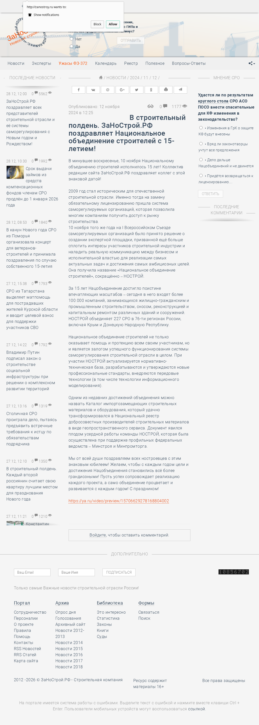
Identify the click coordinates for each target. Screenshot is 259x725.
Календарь (106, 63)
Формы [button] (146, 603)
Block (97, 24)
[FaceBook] (78, 90)
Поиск (144, 618)
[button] (252, 63)
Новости (116, 77)
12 (154, 77)
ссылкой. (197, 709)
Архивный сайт (70, 624)
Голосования (68, 618)
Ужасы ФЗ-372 (73, 63)
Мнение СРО (226, 77)
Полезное (154, 63)
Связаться (148, 612)
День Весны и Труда (193, 19)
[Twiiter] (136, 90)
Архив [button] (62, 603)
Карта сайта (26, 660)
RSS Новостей (27, 648)
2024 (135, 77)
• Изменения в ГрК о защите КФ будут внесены (226, 131)
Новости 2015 (69, 648)
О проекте (23, 624)
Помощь (22, 636)
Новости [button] (16, 63)
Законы (104, 624)
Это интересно (111, 612)
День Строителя (197, 38)
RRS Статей (25, 654)
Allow (113, 24)
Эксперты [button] (41, 63)
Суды (102, 636)
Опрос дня (65, 612)
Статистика (108, 618)
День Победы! (188, 25)
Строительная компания (98, 679)
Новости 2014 (69, 642)
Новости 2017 (69, 660)
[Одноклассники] (151, 90)
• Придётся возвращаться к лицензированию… (226, 179)
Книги (103, 630)
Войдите (98, 535)
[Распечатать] (165, 90)
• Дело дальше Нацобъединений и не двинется (226, 163)
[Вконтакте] (93, 90)
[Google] (122, 90)
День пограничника (193, 31)
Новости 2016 (69, 654)
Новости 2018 (69, 667)
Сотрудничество (30, 612)
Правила (22, 630)
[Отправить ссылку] (180, 90)
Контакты (23, 642)
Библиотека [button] (110, 603)
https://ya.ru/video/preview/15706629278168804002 (119, 501)
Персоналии (26, 618)
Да (77, 47)
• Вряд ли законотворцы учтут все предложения (223, 147)
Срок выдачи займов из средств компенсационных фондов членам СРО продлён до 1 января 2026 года (32, 187)
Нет (78, 39)
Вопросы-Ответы (189, 63)
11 (145, 77)
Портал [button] (22, 603)
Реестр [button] (131, 63)
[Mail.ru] (107, 90)
